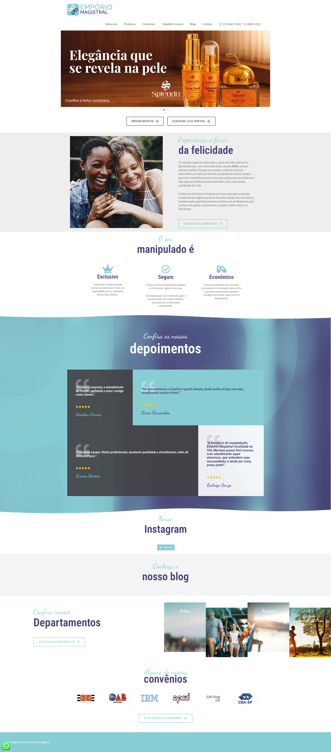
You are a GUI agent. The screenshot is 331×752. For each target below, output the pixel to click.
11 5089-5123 (251, 24)
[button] (160, 109)
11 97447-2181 (231, 24)
